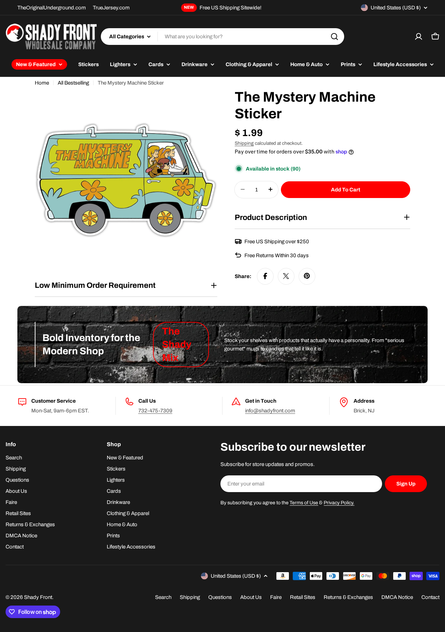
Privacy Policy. (339, 502)
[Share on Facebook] (265, 276)
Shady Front (38, 597)
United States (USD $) (396, 7)
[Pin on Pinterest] (307, 276)
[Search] (334, 36)
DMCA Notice (397, 597)
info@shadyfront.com (270, 410)
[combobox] (222, 36)
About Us (251, 597)
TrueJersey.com (111, 7)
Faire (276, 597)
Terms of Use (304, 502)
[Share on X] (286, 276)
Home (42, 83)
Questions (220, 597)
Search (163, 597)
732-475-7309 (155, 410)
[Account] (418, 36)
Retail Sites (302, 597)
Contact (430, 597)
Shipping (244, 143)
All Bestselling (73, 83)
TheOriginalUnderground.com (51, 7)
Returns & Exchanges (348, 597)
